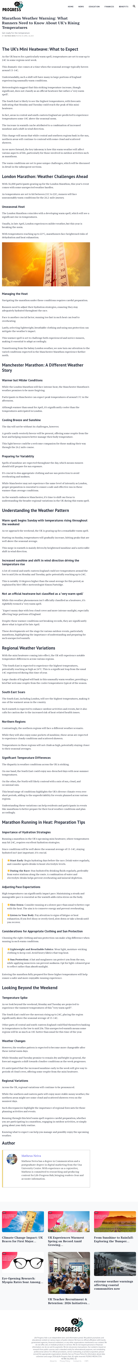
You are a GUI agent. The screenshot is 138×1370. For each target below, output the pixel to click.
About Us (53, 1361)
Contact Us (77, 1361)
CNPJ (86, 1361)
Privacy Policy (65, 1361)
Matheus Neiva (31, 1156)
